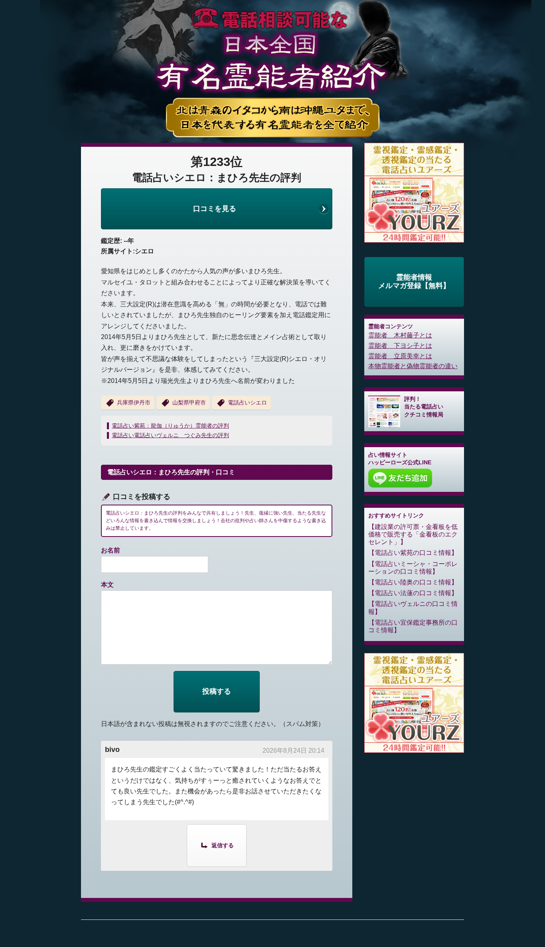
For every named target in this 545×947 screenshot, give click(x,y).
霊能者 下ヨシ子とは (400, 345)
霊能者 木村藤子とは (400, 335)
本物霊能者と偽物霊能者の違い (413, 366)
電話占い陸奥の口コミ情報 (413, 582)
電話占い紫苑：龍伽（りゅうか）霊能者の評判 (170, 425)
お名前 (110, 550)
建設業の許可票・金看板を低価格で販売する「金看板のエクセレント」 (413, 534)
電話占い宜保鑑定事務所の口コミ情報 (413, 626)
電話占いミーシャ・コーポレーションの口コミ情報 (413, 567)
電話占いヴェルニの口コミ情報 (413, 607)
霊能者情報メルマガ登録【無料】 (414, 281)
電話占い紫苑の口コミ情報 (413, 552)
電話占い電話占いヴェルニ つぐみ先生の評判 (170, 435)
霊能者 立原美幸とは (400, 356)
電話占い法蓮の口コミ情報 (413, 593)
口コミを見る (214, 209)
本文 (107, 584)
